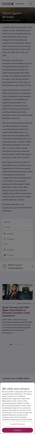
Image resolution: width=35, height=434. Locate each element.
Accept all (17, 430)
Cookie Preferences (17, 424)
